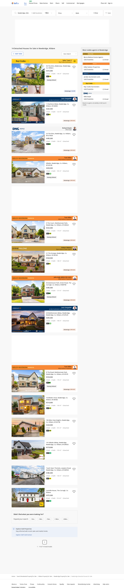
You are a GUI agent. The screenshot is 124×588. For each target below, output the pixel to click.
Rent (51, 3)
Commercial (70, 3)
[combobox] (34, 13)
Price (60, 13)
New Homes (44, 3)
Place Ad (103, 3)
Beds (77, 13)
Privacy (32, 584)
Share (57, 3)
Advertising (96, 584)
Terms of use (23, 584)
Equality (62, 584)
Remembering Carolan (84, 584)
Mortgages (80, 3)
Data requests (71, 584)
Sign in (110, 3)
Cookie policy (40, 584)
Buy (25, 3)
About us (14, 584)
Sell (63, 3)
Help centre (106, 584)
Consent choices (52, 584)
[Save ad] (74, 67)
